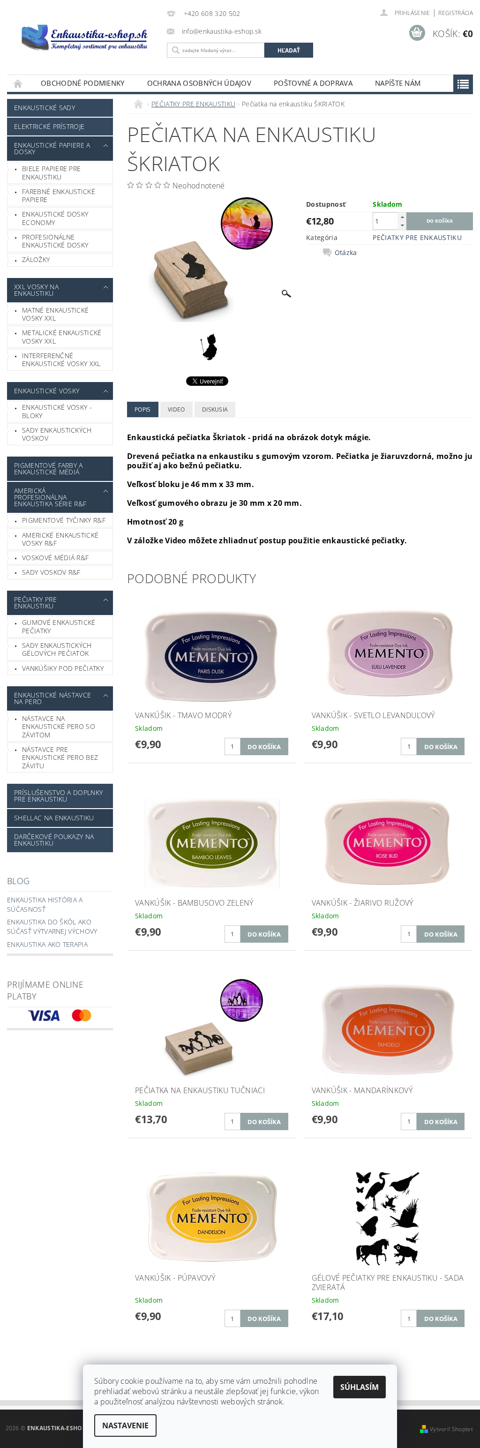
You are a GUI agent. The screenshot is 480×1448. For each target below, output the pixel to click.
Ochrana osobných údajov (199, 83)
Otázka (346, 252)
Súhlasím (359, 1387)
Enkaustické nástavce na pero (52, 698)
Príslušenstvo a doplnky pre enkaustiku (58, 795)
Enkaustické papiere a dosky (52, 148)
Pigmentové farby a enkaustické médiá (48, 468)
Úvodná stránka (18, 83)
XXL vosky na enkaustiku (36, 290)
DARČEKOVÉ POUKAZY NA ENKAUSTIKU (54, 840)
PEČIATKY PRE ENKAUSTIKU (35, 602)
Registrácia (455, 13)
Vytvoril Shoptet (451, 1429)
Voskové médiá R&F (55, 557)
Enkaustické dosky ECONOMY (55, 218)
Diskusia (215, 409)
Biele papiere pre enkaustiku (51, 172)
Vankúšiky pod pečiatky (63, 668)
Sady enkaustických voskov (57, 434)
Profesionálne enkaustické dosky (55, 241)
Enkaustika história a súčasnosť (45, 904)
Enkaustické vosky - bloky (57, 411)
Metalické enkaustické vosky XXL (62, 336)
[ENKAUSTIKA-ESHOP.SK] (85, 37)
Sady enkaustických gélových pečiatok (57, 649)
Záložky (36, 259)
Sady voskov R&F (51, 572)
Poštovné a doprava (313, 83)
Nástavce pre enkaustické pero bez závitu (60, 757)
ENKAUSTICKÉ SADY (44, 107)
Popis (143, 409)
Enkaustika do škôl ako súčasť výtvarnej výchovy (52, 926)
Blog (18, 880)
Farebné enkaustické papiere (58, 195)
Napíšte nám (398, 83)
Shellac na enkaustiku (54, 817)
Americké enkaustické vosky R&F (60, 539)
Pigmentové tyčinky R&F (63, 520)
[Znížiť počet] (402, 225)
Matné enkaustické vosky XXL (55, 314)
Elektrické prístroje (49, 126)
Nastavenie (125, 1425)
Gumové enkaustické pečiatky (59, 626)
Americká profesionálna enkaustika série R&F (50, 497)
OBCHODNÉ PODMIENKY (83, 83)
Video (176, 409)
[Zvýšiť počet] (402, 216)
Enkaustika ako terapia (47, 944)
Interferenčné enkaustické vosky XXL (61, 359)
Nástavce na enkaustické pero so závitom (58, 726)
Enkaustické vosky (46, 390)
